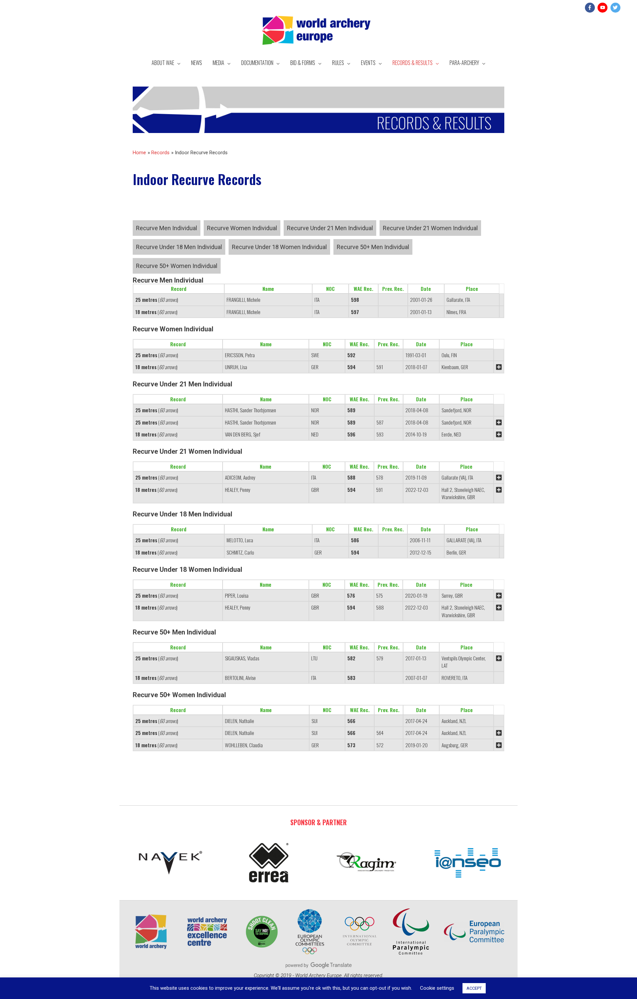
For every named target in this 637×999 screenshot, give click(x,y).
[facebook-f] (591, 8)
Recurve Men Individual (166, 228)
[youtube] (603, 8)
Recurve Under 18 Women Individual (279, 246)
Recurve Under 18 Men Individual (179, 246)
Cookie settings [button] (437, 988)
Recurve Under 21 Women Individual (430, 228)
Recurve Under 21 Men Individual (330, 228)
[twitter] (616, 8)
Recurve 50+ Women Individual (176, 265)
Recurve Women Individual (242, 228)
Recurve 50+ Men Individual (373, 246)
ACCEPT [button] (474, 988)
